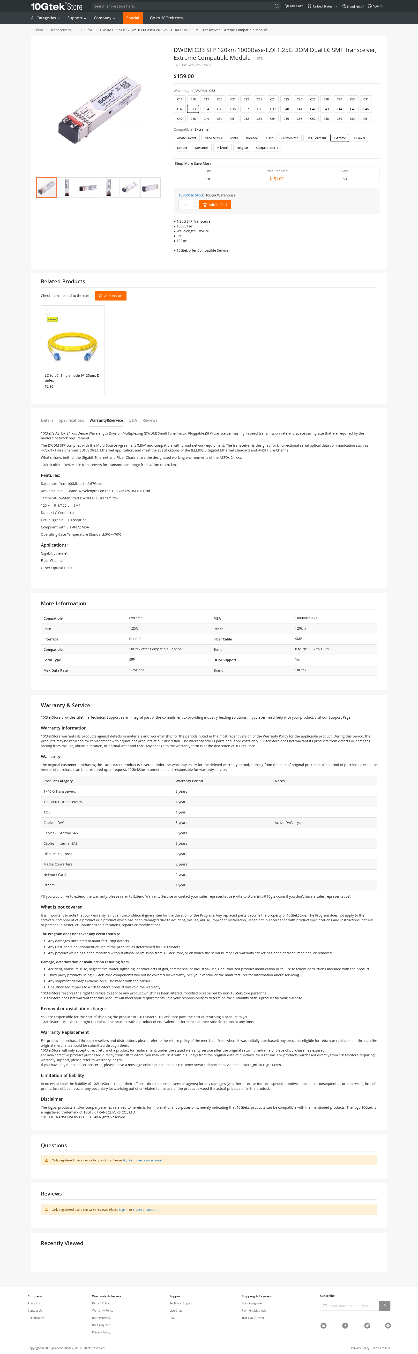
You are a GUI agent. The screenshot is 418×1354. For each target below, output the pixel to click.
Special (132, 18)
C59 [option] (339, 118)
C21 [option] (233, 99)
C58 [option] (326, 118)
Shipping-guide (252, 1303)
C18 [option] (193, 99)
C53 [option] (259, 118)
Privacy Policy (101, 1332)
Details (47, 420)
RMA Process (101, 1318)
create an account (149, 1160)
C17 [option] (179, 99)
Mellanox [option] (202, 147)
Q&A (132, 420)
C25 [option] (286, 99)
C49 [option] (206, 118)
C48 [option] (193, 118)
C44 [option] (339, 109)
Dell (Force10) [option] (316, 138)
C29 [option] (339, 99)
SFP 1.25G (85, 30)
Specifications (71, 420)
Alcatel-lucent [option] (186, 138)
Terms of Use (381, 1348)
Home (39, 30)
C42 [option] (312, 109)
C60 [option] (352, 118)
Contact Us (35, 1310)
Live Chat (176, 1310)
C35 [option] (219, 109)
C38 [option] (259, 109)
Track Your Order (253, 1318)
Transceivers (61, 30)
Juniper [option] (182, 147)
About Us (34, 1303)
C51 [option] (233, 118)
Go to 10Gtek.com (166, 18)
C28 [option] (326, 99)
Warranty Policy (102, 1310)
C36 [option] (233, 109)
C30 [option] (352, 99)
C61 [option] (366, 118)
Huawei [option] (359, 138)
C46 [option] (366, 109)
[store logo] (56, 6)
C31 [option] (366, 99)
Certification (36, 1318)
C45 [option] (352, 109)
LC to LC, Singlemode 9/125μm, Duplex (72, 378)
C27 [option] (312, 99)
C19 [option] (206, 99)
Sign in (127, 1160)
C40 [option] (286, 109)
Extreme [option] (340, 138)
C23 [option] (259, 99)
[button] (67, 187)
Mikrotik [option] (222, 147)
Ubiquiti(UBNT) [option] (267, 147)
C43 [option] (326, 109)
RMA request (101, 1325)
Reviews (149, 420)
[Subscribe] (384, 1306)
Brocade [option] (252, 138)
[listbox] (277, 110)
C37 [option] (246, 109)
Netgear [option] (242, 147)
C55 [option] (286, 118)
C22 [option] (246, 99)
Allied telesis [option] (213, 138)
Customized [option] (290, 138)
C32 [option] (179, 109)
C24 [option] (273, 99)
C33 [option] (193, 109)
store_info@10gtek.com (266, 896)
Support (74, 18)
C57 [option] (312, 118)
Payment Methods (254, 1310)
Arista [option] (234, 138)
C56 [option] (299, 118)
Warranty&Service (106, 420)
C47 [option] (179, 118)
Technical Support (182, 1303)
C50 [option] (219, 118)
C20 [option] (219, 99)
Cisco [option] (269, 138)
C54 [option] (273, 118)
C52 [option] (246, 118)
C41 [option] (299, 109)
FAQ (172, 1318)
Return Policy (101, 1303)
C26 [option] (299, 99)
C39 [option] (273, 109)
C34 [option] (206, 109)
